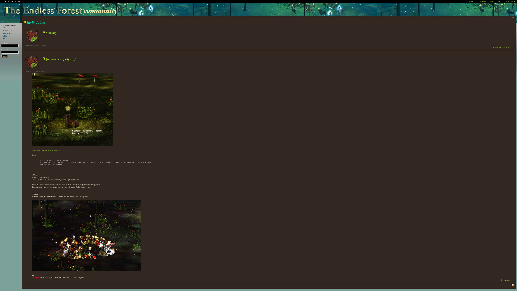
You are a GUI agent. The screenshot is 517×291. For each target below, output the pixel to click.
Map (5, 36)
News (492, 1)
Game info (471, 1)
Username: (5, 43)
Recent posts (8, 33)
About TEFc (8, 30)
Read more (506, 47)
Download (482, 1)
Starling (51, 33)
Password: (5, 50)
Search (6, 39)
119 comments (505, 280)
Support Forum (510, 1)
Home (6, 28)
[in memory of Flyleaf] (61, 59)
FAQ (499, 1)
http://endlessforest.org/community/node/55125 (47, 150)
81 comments (497, 47)
